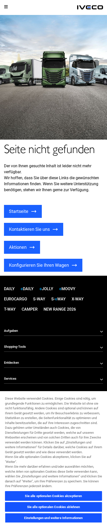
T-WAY (10, 309)
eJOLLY (46, 288)
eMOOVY (67, 288)
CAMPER (30, 309)
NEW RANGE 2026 (60, 309)
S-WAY (39, 299)
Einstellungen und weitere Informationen (53, 518)
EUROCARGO (15, 299)
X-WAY (78, 299)
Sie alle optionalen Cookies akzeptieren (53, 496)
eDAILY (27, 288)
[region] (53, 457)
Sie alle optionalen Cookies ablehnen (53, 507)
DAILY (9, 288)
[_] (90, 7)
